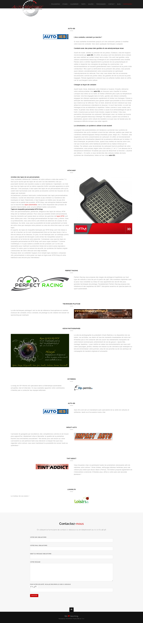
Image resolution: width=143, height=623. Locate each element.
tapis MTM (60, 216)
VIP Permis (71, 379)
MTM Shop (71, 170)
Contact (111, 4)
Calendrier (74, 4)
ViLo (83, 618)
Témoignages (101, 4)
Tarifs (83, 4)
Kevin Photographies (71, 328)
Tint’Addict (71, 458)
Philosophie (55, 4)
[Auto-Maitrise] (27, 8)
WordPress (69, 618)
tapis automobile (30, 204)
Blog (119, 4)
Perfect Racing (71, 270)
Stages (65, 4)
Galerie (91, 4)
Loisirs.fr (71, 489)
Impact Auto (71, 427)
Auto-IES (71, 28)
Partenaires (127, 4)
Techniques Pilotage (71, 304)
